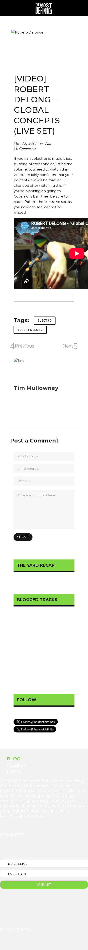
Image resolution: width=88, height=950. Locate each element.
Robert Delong (30, 330)
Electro (45, 321)
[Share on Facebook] (19, 298)
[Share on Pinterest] (29, 298)
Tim (48, 143)
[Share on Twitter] (24, 298)
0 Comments (26, 148)
